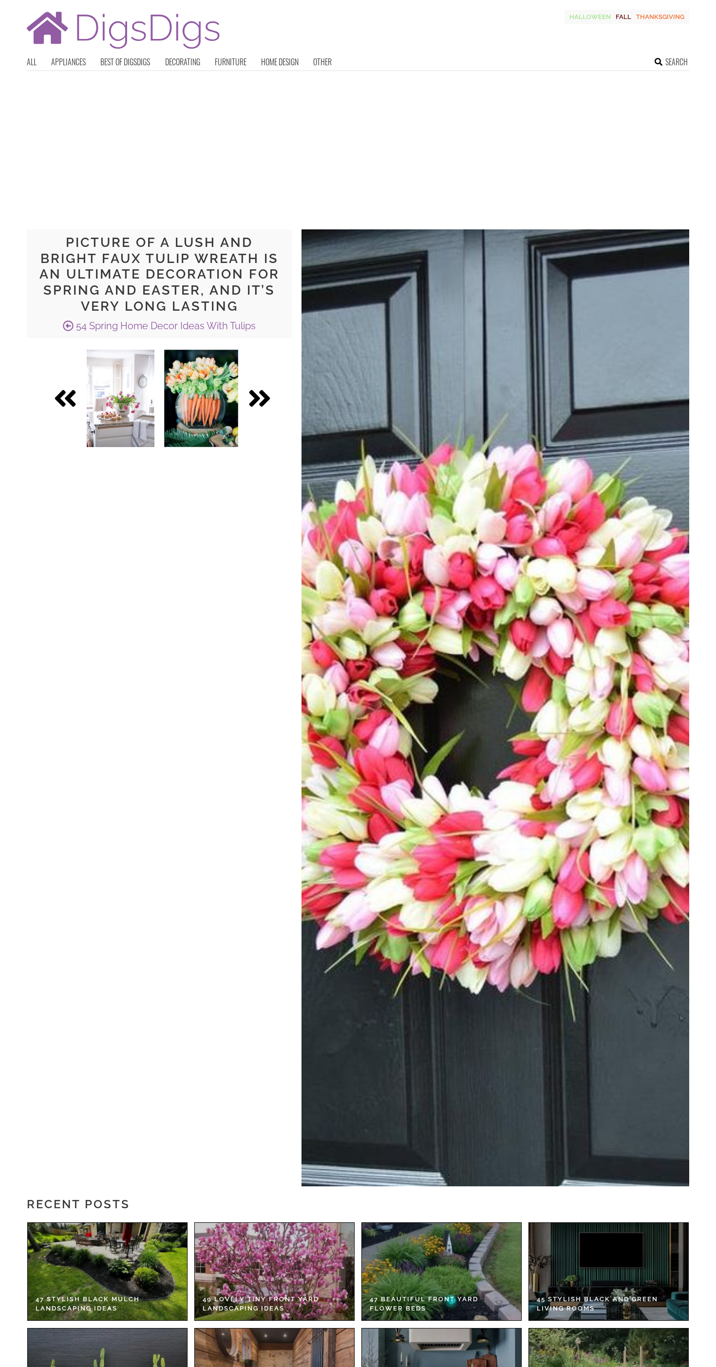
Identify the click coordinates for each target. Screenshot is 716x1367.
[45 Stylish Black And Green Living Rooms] (608, 1271)
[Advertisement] (358, 144)
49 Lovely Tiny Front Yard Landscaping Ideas (261, 1303)
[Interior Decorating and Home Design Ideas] (123, 50)
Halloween (590, 16)
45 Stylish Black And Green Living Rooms (597, 1303)
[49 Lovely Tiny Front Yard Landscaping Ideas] (274, 1271)
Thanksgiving (660, 16)
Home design (280, 62)
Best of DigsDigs (125, 62)
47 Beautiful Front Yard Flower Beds (424, 1303)
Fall (623, 16)
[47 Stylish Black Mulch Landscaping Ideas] (107, 1271)
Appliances (68, 62)
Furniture (230, 62)
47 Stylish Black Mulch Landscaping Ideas (88, 1303)
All (32, 62)
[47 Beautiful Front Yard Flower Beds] (441, 1271)
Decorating (182, 62)
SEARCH (676, 62)
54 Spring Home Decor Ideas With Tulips (165, 326)
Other (322, 62)
